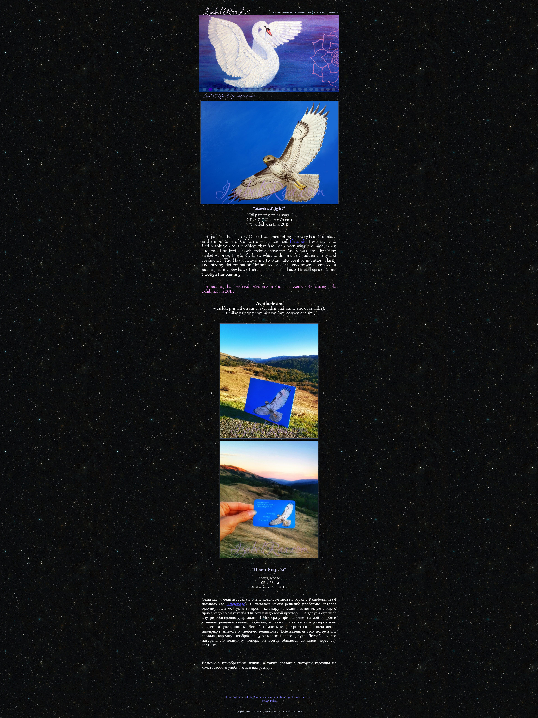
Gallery (287, 12)
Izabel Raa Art (226, 12)
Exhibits (319, 12)
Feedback (332, 12)
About (276, 12)
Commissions (303, 12)
